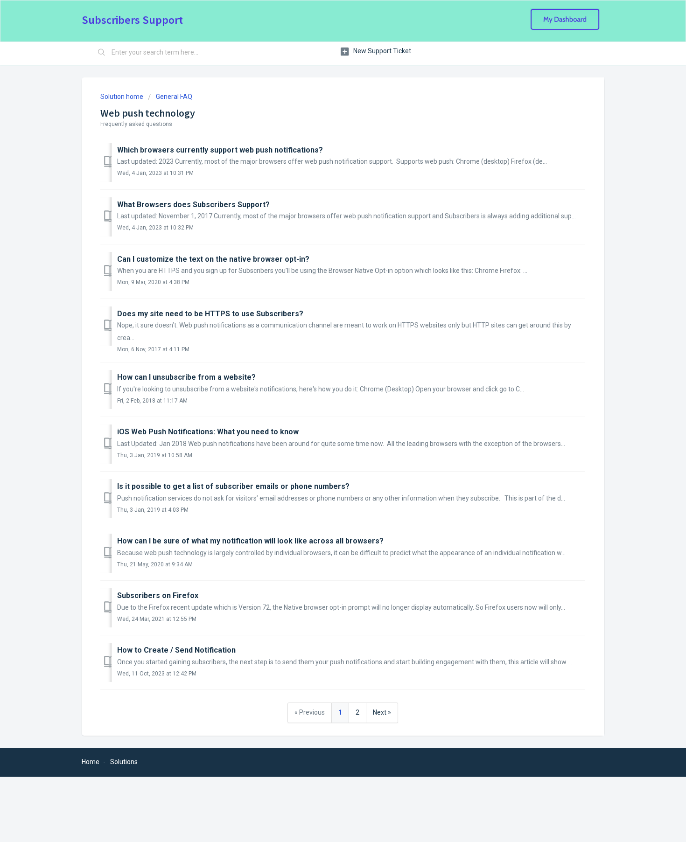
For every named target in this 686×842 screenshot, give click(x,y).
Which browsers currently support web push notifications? (220, 150)
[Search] (102, 52)
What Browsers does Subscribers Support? (193, 204)
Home (90, 761)
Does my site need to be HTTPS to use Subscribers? (210, 313)
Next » (382, 712)
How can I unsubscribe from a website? (186, 377)
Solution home (122, 96)
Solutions (124, 761)
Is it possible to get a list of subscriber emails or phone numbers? (233, 486)
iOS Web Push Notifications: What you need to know (208, 431)
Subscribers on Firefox (157, 595)
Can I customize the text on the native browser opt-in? (213, 259)
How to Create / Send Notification (176, 650)
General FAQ (174, 96)
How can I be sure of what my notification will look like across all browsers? (250, 540)
